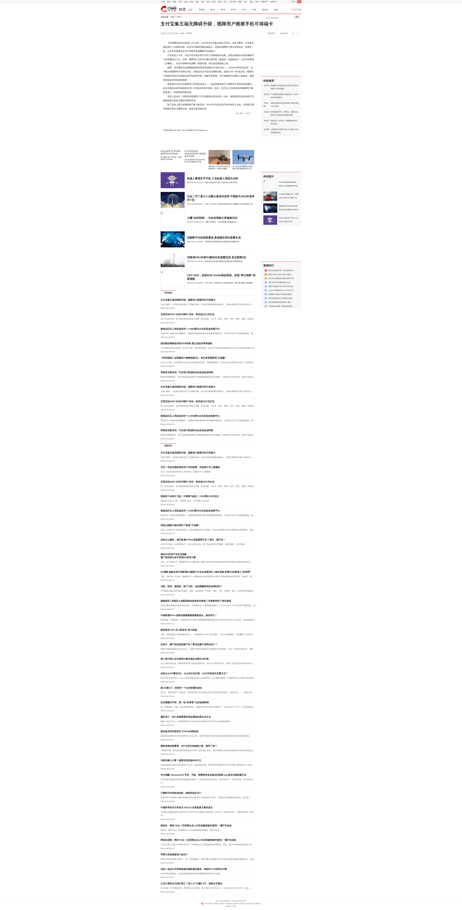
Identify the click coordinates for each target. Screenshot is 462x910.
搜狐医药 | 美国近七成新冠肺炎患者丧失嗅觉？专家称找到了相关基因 (196, 601)
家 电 (212, 10)
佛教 (240, 2)
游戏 (185, 2)
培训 (219, 2)
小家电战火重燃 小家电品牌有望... (281, 306)
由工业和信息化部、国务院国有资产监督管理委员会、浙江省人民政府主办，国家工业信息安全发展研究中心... (207, 663)
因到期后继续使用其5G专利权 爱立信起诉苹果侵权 (186, 343)
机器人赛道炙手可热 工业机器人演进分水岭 (212, 178)
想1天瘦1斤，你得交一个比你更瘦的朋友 (181, 688)
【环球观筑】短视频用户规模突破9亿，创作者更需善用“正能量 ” (194, 358)
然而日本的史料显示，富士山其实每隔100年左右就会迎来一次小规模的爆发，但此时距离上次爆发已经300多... (208, 678)
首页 (163, 2)
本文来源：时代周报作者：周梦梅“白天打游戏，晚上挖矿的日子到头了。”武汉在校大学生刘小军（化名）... (206, 888)
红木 (245, 2)
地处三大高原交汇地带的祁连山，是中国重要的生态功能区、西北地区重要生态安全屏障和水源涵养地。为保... (207, 530)
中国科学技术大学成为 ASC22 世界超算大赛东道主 (187, 807)
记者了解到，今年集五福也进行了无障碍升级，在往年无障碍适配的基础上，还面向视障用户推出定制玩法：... (207, 304)
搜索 (297, 17)
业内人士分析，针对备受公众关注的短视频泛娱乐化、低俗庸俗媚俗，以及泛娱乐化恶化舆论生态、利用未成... (207, 362)
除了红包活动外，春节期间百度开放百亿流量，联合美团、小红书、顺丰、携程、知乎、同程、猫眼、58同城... (208, 319)
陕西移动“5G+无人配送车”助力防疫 (179, 630)
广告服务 (215, 903)
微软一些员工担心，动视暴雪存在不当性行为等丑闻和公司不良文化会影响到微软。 (196, 721)
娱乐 (208, 2)
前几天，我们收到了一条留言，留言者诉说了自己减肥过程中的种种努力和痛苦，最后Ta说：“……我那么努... (207, 692)
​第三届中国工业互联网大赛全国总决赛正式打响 (185, 659)
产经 (178, 17)
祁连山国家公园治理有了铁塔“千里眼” (180, 525)
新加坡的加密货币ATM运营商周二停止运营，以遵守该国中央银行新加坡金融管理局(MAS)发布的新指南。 (206, 736)
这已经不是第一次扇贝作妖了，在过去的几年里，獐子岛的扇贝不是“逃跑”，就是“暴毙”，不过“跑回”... (204, 544)
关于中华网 (207, 903)
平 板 (254, 10)
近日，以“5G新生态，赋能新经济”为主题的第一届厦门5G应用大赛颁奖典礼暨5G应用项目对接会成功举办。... (207, 562)
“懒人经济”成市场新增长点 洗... (280, 282)
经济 (202, 2)
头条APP (273, 2)
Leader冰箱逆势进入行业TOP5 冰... (281, 290)
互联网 (201, 10)
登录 (299, 2)
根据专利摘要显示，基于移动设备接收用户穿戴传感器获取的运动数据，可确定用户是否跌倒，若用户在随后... (207, 377)
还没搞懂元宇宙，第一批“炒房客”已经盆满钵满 (185, 702)
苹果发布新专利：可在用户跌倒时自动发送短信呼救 (187, 372)
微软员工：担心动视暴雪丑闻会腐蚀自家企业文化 (186, 717)
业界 (266, 85)
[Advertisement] (201, 143)
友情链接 (249, 903)
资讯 (168, 2)
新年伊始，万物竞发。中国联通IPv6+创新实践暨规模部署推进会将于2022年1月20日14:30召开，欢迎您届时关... (208, 620)
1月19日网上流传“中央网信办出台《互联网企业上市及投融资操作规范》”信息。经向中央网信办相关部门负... (207, 844)
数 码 (233, 10)
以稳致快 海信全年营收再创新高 (280, 294)
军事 (174, 2)
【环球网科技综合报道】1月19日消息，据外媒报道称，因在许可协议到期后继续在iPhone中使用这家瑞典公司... (208, 348)
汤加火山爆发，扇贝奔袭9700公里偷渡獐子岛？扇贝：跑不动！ (193, 539)
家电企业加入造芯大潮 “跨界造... (280, 274)
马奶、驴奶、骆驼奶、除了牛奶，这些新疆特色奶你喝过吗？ (191, 586)
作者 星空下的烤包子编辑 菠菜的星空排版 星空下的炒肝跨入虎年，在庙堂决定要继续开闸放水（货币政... (205, 797)
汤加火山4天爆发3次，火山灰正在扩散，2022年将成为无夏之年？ (194, 673)
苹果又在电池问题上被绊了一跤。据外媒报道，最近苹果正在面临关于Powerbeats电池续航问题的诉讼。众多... (208, 859)
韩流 (251, 2)
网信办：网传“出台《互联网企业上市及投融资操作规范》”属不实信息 (196, 825)
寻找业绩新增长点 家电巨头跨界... (281, 298)
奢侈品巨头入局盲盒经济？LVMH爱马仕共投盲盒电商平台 (190, 329)
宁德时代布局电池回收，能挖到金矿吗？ (181, 793)
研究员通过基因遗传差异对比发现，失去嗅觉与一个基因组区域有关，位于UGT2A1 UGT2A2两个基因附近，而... (209, 605)
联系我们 (222, 903)
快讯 (266, 121)
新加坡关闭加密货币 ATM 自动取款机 (180, 731)
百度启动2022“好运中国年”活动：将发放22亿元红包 (187, 314)
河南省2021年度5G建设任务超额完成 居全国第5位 (216, 257)
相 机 (276, 10)
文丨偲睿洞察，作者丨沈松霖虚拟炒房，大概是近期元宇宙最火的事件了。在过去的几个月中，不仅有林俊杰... (207, 707)
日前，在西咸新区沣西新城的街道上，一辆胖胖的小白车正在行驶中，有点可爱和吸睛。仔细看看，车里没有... (207, 634)
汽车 (180, 2)
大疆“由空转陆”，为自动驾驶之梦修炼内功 (212, 217)
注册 (293, 2)
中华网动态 (257, 903)
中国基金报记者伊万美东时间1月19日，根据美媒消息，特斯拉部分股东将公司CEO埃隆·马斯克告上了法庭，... (208, 765)
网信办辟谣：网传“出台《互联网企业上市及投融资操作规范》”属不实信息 (198, 840)
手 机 (243, 10)
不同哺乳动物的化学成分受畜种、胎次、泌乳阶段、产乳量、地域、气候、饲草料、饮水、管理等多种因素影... (207, 591)
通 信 (223, 10)
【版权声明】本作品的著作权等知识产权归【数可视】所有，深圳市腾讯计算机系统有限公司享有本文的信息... (207, 750)
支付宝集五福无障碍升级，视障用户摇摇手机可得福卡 (188, 300)
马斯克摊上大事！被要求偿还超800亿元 (181, 760)
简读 (257, 2)
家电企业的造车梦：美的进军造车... (281, 270)
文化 (225, 2)
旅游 (197, 2)
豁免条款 (243, 903)
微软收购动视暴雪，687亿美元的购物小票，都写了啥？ (189, 746)
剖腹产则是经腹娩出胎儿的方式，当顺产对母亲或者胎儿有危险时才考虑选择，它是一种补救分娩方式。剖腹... (207, 649)
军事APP (264, 2)
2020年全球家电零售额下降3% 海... (281, 278)
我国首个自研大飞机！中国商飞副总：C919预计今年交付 (190, 496)
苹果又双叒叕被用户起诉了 (174, 854)
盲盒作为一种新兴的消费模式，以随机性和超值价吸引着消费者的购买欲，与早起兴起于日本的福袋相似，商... (207, 333)
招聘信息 (229, 903)
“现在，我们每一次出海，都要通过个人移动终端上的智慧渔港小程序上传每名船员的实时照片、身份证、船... (207, 576)
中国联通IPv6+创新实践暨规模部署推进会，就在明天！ (189, 615)
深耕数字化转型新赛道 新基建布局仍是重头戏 (214, 237)
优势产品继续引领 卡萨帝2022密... (281, 286)
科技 (191, 2)
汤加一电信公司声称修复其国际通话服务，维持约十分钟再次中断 (194, 869)
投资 (214, 2)
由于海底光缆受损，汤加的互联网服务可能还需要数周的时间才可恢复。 (191, 874)
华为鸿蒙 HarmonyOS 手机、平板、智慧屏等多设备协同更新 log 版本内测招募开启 (203, 775)
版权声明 (236, 903)
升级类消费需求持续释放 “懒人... (280, 302)
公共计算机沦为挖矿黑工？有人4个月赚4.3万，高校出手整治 (191, 883)
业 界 (190, 10)
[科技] (168, 9)
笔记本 (265, 10)
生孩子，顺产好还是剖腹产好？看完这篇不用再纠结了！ (189, 644)
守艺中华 (232, 2)
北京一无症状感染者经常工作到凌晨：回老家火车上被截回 (190, 467)
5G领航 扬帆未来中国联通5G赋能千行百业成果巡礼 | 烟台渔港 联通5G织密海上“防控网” (206, 572)
